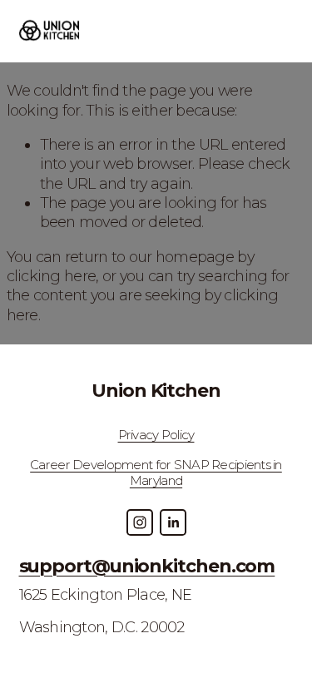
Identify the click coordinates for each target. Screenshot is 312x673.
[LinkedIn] (173, 522)
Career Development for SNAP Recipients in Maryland (156, 473)
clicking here (52, 276)
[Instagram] (139, 522)
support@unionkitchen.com (147, 566)
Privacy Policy (156, 435)
